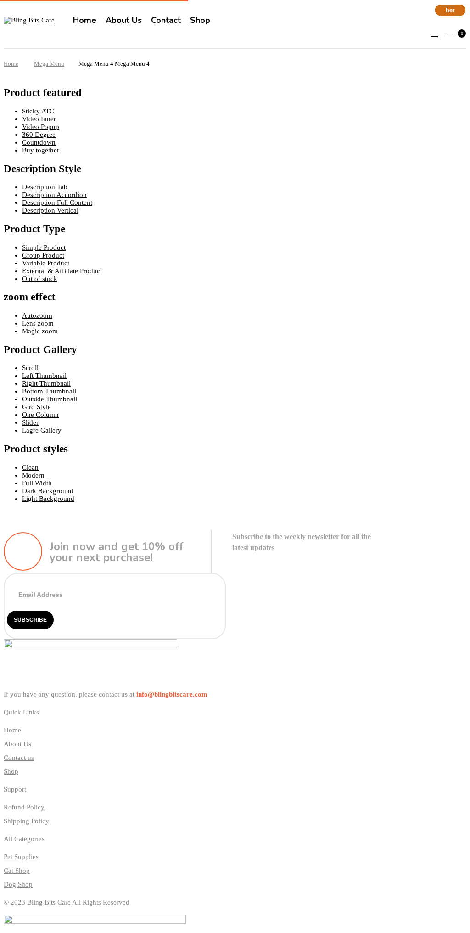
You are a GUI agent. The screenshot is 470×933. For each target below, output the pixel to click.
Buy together (40, 150)
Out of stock (39, 278)
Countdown (39, 142)
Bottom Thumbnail (49, 391)
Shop (11, 771)
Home (11, 63)
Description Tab (44, 187)
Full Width (37, 483)
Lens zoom (38, 323)
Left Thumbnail (44, 375)
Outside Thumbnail (49, 399)
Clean (30, 467)
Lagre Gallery (42, 430)
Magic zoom (40, 331)
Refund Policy (24, 807)
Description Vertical (50, 210)
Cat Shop (17, 870)
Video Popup (40, 126)
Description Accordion (54, 194)
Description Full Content (57, 202)
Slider (30, 422)
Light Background (48, 498)
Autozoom (37, 315)
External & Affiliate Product (62, 271)
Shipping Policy (26, 821)
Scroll (30, 367)
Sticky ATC (38, 111)
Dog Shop (18, 884)
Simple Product (44, 247)
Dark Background (47, 491)
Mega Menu (49, 63)
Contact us (19, 757)
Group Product (43, 255)
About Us (17, 744)
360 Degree (39, 134)
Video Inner (39, 119)
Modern (33, 475)
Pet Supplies (21, 856)
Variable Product (45, 263)
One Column (40, 414)
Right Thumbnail (46, 383)
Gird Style (36, 406)
